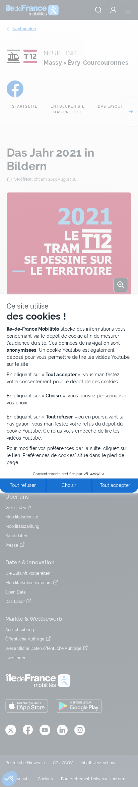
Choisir (69, 485)
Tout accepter (115, 485)
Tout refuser (23, 485)
